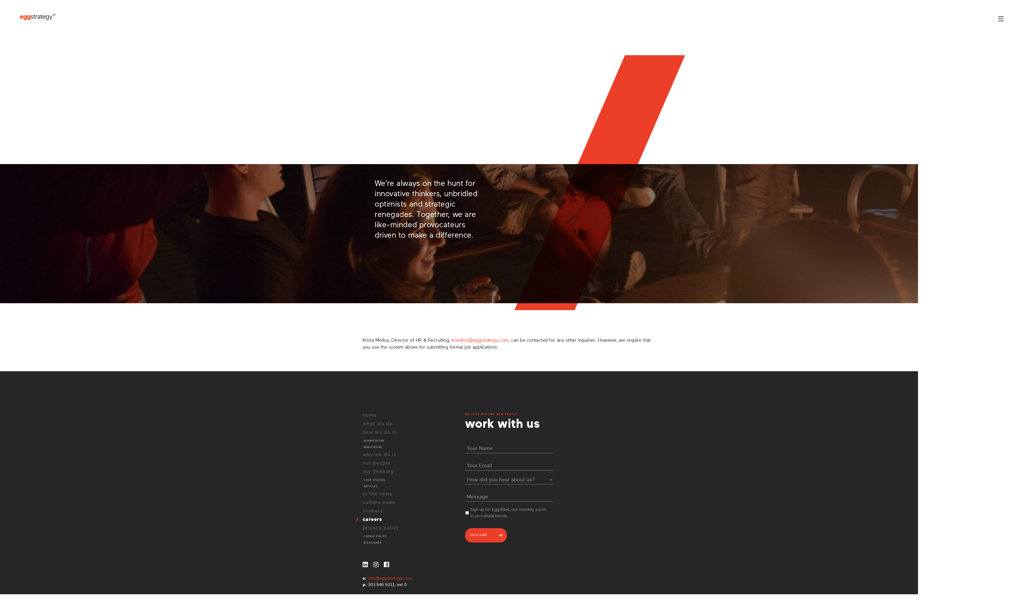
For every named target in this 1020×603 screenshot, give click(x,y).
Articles (371, 486)
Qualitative (373, 447)
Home (370, 415)
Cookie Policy (375, 536)
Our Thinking (378, 471)
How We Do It (379, 432)
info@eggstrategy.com (390, 578)
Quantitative (374, 440)
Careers (372, 519)
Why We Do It (379, 454)
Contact (372, 511)
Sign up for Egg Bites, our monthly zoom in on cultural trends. (508, 512)
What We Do (378, 424)
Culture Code (379, 502)
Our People (376, 463)
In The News (377, 494)
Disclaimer (373, 542)
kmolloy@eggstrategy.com (480, 340)
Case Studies (374, 480)
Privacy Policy (381, 528)
